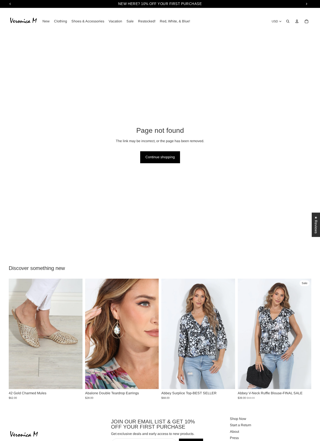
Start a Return (240, 425)
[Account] (297, 21)
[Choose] (76, 382)
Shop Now (238, 419)
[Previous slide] (15, 334)
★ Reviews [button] (316, 224)
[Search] (288, 21)
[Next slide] (76, 334)
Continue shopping (160, 157)
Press (234, 438)
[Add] (152, 382)
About (234, 431)
